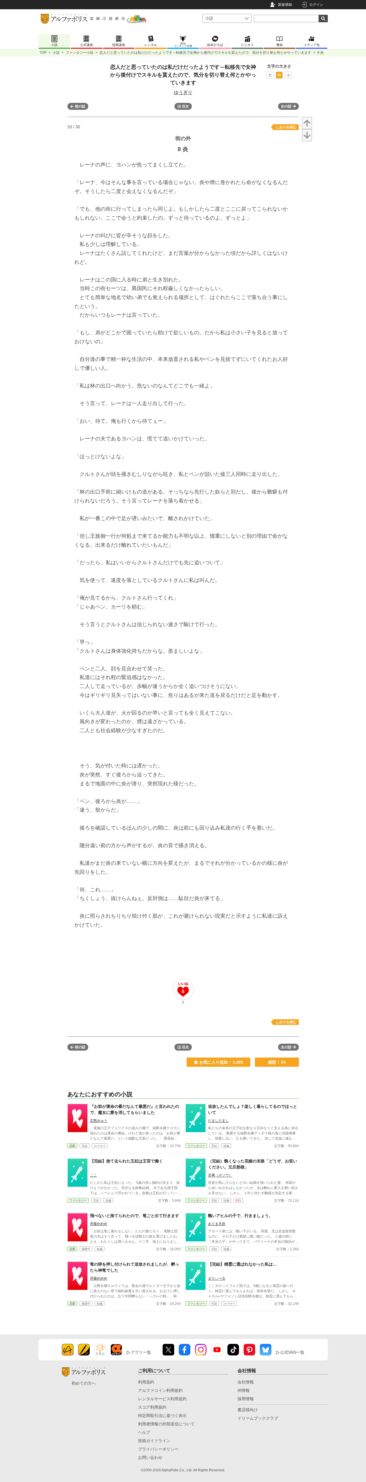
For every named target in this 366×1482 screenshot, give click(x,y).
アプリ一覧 (141, 1352)
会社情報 (246, 1382)
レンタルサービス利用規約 (162, 1398)
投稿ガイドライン (154, 1440)
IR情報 (244, 1390)
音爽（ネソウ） (220, 1175)
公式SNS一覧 (292, 1352)
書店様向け (248, 1409)
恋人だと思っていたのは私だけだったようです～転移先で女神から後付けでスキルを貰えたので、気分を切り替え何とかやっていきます (205, 53)
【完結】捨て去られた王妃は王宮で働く (126, 1161)
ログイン (316, 5)
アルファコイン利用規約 (160, 1390)
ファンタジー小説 (79, 53)
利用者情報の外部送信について (166, 1424)
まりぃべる (216, 1278)
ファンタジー (196, 1145)
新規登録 (285, 5)
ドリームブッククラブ (258, 1418)
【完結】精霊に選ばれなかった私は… (242, 1264)
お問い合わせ (150, 1457)
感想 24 (277, 1062)
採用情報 (246, 1398)
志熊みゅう (98, 1121)
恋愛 (72, 1145)
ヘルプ (144, 1432)
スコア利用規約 (152, 1407)
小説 (56, 53)
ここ (93, 1175)
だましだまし (218, 1121)
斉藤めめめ (98, 1224)
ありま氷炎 (216, 1224)
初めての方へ (83, 1383)
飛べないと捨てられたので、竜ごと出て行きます (134, 1215)
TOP (43, 53)
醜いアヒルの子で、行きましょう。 (240, 1215)
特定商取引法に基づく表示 (162, 1415)
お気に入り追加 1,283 (221, 1062)
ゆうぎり (183, 92)
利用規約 (146, 1382)
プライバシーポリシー (158, 1449)
